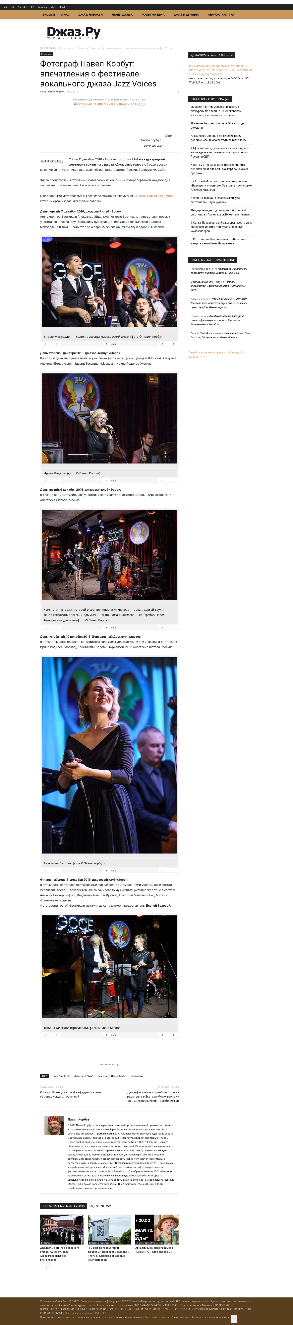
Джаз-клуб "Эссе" (83, 1075)
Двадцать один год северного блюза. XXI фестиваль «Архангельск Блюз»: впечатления (221, 212)
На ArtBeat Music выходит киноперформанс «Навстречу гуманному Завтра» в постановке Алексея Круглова (221, 185)
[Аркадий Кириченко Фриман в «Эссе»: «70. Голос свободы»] (157, 1230)
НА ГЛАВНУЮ (48, 48)
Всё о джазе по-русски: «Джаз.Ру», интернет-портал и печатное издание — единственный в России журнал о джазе (220, 70)
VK (5, 6)
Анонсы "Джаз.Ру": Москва (150, 1242)
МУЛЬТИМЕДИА (153, 14)
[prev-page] (42, 1267)
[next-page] (48, 1267)
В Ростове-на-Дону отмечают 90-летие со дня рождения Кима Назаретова (219, 241)
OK (12, 6)
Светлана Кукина (202, 281)
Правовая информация (79, 1313)
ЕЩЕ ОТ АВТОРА (100, 1206)
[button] (248, 15)
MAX (62, 6)
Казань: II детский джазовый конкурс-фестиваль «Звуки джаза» (216, 200)
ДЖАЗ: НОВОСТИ (91, 14)
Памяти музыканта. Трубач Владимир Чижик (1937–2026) (219, 286)
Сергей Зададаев (201, 333)
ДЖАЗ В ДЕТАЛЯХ (186, 14)
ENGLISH (49, 14)
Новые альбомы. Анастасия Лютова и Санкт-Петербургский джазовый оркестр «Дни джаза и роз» (219, 303)
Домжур (102, 1075)
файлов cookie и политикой (157, 1317)
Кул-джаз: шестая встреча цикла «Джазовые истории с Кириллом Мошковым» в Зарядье (217, 320)
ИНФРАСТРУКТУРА (220, 14)
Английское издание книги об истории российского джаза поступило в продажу (218, 138)
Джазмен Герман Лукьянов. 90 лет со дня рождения (218, 125)
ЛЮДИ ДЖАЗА (122, 14)
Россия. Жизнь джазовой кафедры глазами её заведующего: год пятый (70, 1094)
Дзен (53, 6)
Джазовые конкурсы (99, 1242)
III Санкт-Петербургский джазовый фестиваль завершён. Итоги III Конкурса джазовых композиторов (221, 227)
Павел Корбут (56, 91)
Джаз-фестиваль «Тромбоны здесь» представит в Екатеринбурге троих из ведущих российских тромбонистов (152, 1097)
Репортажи (66, 48)
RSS (32, 6)
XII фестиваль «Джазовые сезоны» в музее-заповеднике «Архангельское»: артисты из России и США (220, 152)
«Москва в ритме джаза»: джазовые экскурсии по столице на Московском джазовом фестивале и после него (216, 111)
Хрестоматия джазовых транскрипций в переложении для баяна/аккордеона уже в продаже (219, 169)
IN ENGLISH (101, 1313)
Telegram (42, 6)
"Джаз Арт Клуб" (61, 1075)
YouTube (22, 6)
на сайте (154, 196)
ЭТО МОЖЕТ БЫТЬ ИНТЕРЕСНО (63, 1206)
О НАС (65, 14)
